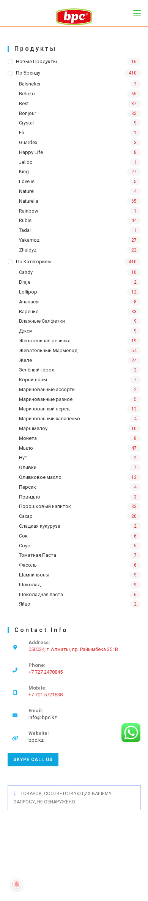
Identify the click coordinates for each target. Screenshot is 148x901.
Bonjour (27, 113)
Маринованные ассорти (47, 389)
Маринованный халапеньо (49, 418)
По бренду (28, 73)
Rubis (25, 220)
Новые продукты (36, 61)
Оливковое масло (40, 477)
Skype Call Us (33, 759)
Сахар (26, 516)
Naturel (27, 191)
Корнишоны (33, 379)
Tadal (25, 230)
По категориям (33, 261)
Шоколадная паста (41, 594)
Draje (24, 282)
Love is (27, 181)
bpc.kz (36, 740)
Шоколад (30, 584)
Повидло (29, 497)
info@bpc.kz (42, 717)
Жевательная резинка (45, 340)
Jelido (26, 162)
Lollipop (28, 292)
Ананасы (29, 301)
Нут (23, 457)
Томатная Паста (37, 555)
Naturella (28, 201)
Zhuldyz (27, 250)
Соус (24, 545)
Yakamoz (29, 240)
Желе (25, 360)
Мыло (26, 448)
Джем (26, 331)
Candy (26, 272)
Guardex (28, 142)
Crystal (26, 123)
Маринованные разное (45, 399)
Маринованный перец (44, 409)
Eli (21, 132)
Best (24, 103)
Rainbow (28, 211)
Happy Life (31, 152)
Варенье (28, 311)
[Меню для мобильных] (137, 13)
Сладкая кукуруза (39, 526)
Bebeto (27, 93)
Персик (27, 487)
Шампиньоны (34, 575)
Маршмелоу (33, 428)
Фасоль (28, 565)
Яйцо (24, 604)
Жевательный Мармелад (48, 350)
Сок (23, 536)
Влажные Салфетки (42, 321)
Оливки (27, 467)
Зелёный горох (36, 370)
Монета (28, 438)
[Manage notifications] (17, 884)
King (24, 171)
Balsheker (30, 84)
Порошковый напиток (45, 506)
